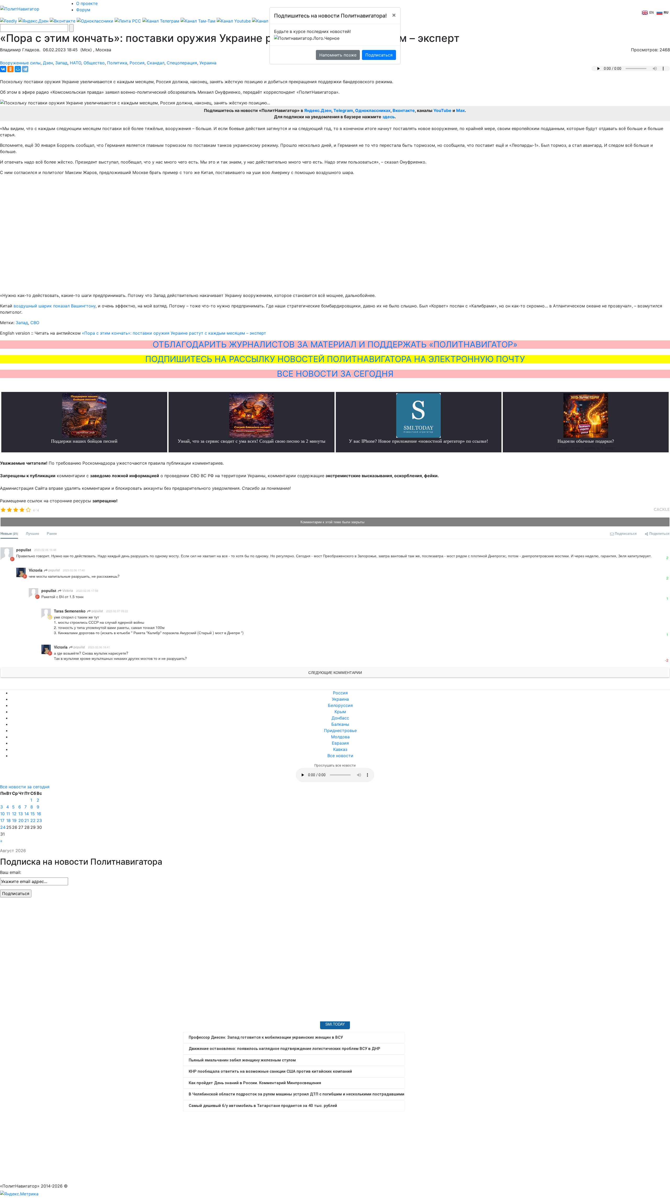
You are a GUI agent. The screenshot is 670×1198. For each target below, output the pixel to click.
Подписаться (379, 55)
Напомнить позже (337, 55)
